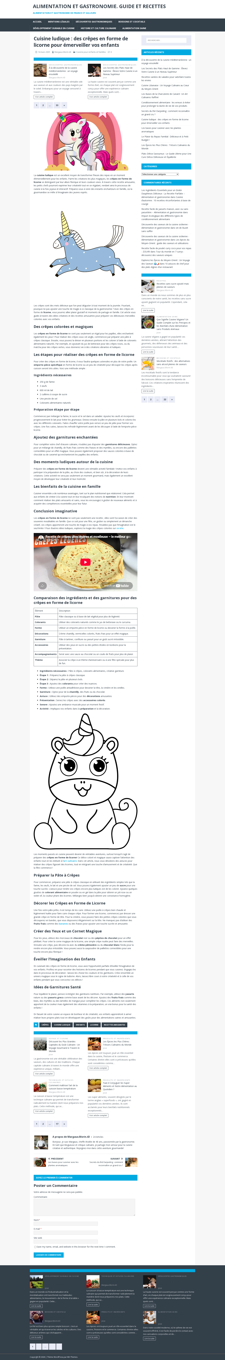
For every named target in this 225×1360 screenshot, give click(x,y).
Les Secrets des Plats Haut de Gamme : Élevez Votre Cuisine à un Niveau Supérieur (120, 71)
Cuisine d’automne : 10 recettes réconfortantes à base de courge (166, 200)
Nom (36, 1219)
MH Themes (72, 1357)
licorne (94, 1025)
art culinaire (70, 860)
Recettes (161, 281)
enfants (80, 1025)
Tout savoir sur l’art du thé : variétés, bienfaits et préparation (62, 1316)
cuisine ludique (62, 1025)
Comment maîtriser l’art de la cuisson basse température (118, 1280)
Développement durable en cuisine (54, 28)
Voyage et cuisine (58, 1039)
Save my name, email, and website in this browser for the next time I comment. (76, 1246)
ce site (119, 528)
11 (52, 1346)
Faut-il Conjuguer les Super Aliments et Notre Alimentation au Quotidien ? (120, 1086)
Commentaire (40, 1196)
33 (57, 105)
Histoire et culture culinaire (98, 28)
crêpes (45, 1025)
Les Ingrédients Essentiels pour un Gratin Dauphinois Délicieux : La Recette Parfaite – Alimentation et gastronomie (163, 193)
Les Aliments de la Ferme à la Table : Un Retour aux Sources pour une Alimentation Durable (63, 1281)
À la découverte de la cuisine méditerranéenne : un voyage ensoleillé (63, 71)
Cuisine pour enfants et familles (91, 52)
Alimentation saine (134, 28)
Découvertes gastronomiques (94, 21)
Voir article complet (44, 97)
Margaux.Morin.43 (62, 52)
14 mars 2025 (44, 52)
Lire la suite (148, 310)
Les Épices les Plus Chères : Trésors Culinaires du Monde (118, 1316)
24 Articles (98, 1136)
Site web (38, 1237)
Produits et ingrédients (116, 1039)
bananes (63, 923)
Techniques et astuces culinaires (117, 1276)
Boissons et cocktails (131, 21)
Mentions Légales (58, 21)
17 (57, 1123)
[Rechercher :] (166, 40)
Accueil (37, 21)
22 (165, 399)
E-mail (37, 1228)
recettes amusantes (114, 1025)
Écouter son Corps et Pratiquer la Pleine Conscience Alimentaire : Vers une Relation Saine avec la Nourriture (176, 1317)
